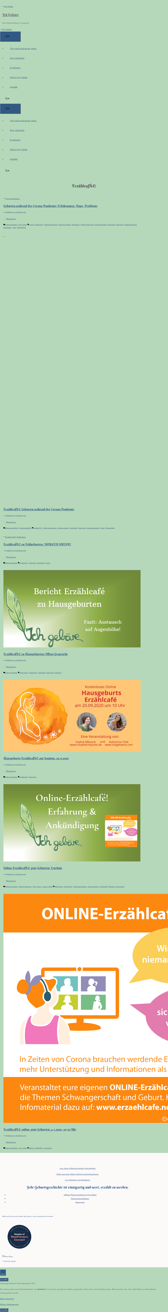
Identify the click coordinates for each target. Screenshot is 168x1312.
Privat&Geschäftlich (25, 528)
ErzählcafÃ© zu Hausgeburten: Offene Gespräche (35, 654)
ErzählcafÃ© (39, 225)
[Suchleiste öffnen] (7, 98)
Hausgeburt (119, 225)
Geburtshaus (76, 225)
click (3, 1273)
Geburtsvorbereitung (87, 225)
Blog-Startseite (17, 58)
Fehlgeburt (32, 563)
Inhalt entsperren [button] (7, 1298)
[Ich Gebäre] (6, 29)
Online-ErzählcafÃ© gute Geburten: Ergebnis (32, 868)
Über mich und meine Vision (23, 48)
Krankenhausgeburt (130, 225)
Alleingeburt (24, 673)
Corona (31, 225)
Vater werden (22, 225)
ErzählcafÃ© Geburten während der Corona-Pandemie (38, 509)
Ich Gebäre (10, 15)
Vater (14, 227)
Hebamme (58, 673)
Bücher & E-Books (18, 77)
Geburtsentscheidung (50, 225)
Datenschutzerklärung (80, 1198)
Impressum (80, 1202)
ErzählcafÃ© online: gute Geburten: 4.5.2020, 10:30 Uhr (39, 1129)
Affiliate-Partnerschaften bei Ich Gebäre (80, 1194)
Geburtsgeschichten (11, 225)
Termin (102, 528)
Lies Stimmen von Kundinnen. (77, 1179)
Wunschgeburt (21, 227)
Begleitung (15, 67)
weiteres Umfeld (47, 887)
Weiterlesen (11, 218)
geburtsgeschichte (63, 528)
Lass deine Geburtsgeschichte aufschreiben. (78, 1168)
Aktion (31, 1148)
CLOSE (4, 1279)
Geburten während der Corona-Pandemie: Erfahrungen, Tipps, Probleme (50, 206)
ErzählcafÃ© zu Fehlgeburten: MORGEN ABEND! (37, 544)
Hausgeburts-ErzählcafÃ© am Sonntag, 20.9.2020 (36, 758)
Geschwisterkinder (101, 225)
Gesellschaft (111, 225)
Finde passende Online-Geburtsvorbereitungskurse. (78, 1174)
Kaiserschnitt (120, 887)
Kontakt (13, 87)
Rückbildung (7, 227)
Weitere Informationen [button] (9, 1304)
